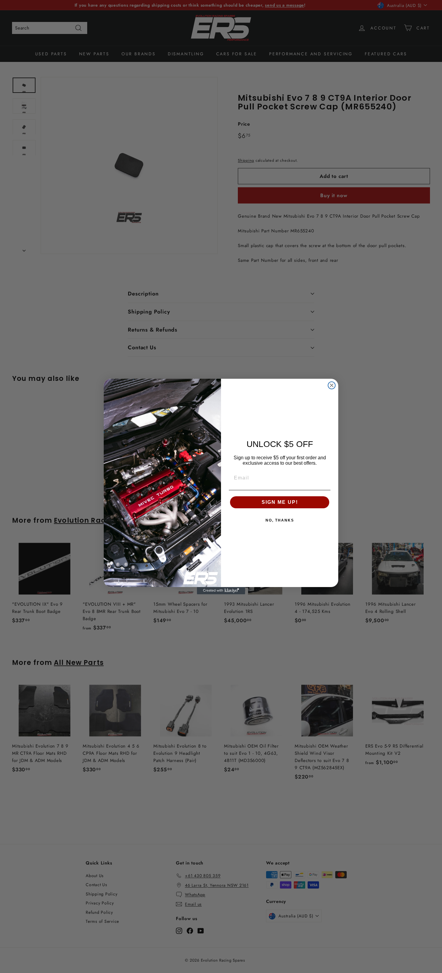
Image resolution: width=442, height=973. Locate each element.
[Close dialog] (331, 385)
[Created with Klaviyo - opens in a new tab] (221, 590)
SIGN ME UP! (280, 502)
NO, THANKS (280, 520)
